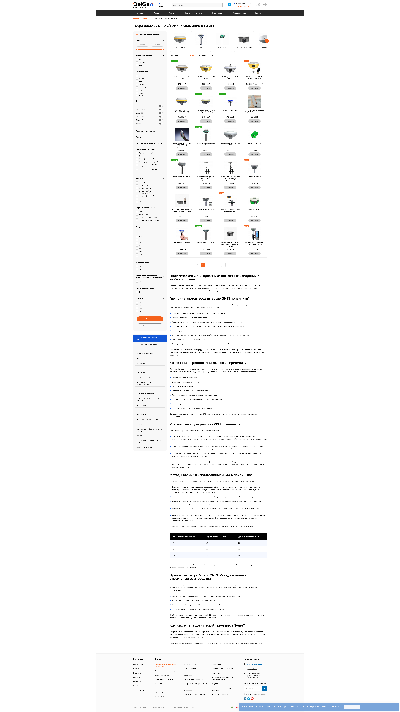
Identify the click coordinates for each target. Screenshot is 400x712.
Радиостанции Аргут (144, 447)
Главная (136, 18)
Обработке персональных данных (330, 707)
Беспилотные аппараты (145, 394)
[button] (267, 41)
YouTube (252, 698)
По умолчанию (188, 55)
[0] (257, 5)
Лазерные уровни (143, 377)
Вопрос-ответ (139, 681)
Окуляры (139, 436)
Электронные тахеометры (146, 344)
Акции (156, 13)
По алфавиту (201, 55)
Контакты (259, 13)
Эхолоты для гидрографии (146, 410)
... (228, 265)
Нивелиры (140, 368)
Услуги (171, 13)
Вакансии (137, 669)
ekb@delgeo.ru (253, 669)
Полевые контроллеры (145, 354)
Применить (150, 319)
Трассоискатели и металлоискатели (143, 383)
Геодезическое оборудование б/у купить (149, 441)
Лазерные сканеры (143, 349)
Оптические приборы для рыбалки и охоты (149, 430)
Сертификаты (138, 690)
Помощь (136, 677)
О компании (217, 13)
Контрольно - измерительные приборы (147, 399)
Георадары (140, 389)
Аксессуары (141, 405)
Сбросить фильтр (150, 326)
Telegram (248, 698)
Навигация (140, 424)
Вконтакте (245, 698)
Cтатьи (136, 686)
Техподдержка (239, 13)
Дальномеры (141, 373)
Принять (352, 707)
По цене (212, 55)
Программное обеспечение (147, 419)
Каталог (140, 13)
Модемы (139, 358)
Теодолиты (140, 363)
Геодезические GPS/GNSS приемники (146, 338)
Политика (137, 673)
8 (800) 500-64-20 (243, 4)
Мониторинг (141, 415)
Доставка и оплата (193, 13)
